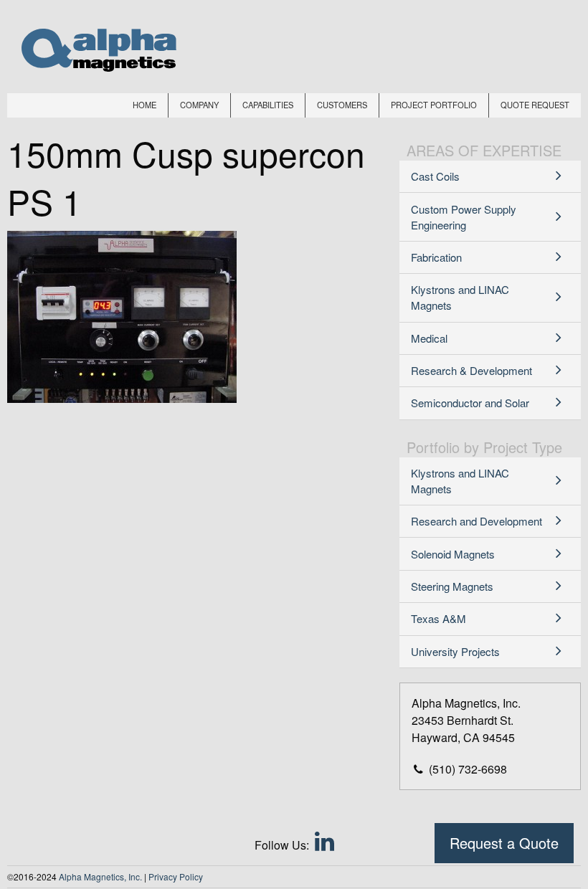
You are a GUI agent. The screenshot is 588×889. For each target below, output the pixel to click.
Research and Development (476, 520)
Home (144, 104)
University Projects (455, 651)
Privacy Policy (175, 876)
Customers (342, 104)
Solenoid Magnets (453, 553)
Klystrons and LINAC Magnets (460, 297)
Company (199, 104)
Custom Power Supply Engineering (463, 216)
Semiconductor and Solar (470, 402)
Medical (429, 338)
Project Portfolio (434, 104)
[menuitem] (145, 105)
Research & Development (471, 370)
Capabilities (267, 104)
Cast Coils (435, 176)
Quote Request (535, 104)
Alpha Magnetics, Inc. (100, 876)
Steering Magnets (452, 586)
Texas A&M (438, 618)
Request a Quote (504, 842)
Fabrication (436, 257)
